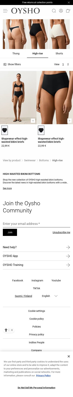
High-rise (57, 160)
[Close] (69, 356)
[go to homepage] (25, 10)
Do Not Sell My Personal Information (36, 387)
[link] (61, 11)
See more (7, 188)
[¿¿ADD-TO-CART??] (32, 120)
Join (10, 232)
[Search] (54, 11)
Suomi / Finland (23, 296)
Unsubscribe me (61, 232)
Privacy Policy (43, 375)
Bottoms (44, 160)
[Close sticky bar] (68, 2)
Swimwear (30, 160)
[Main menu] (6, 11)
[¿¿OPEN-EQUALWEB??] (9, 330)
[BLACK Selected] (4, 130)
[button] (68, 11)
